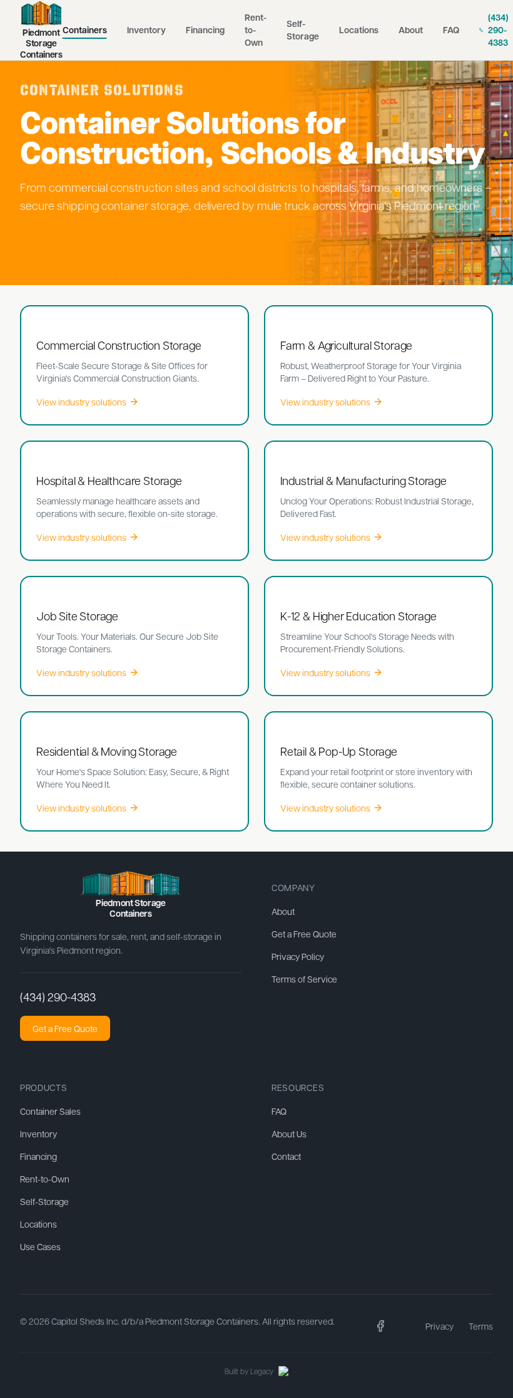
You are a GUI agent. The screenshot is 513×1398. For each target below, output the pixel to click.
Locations (358, 30)
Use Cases (40, 1246)
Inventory (146, 30)
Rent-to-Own (256, 29)
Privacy (439, 1326)
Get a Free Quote (65, 1028)
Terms (481, 1326)
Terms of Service (304, 978)
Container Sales (50, 1111)
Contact (286, 1156)
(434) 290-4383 (58, 996)
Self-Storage (303, 30)
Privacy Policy (298, 956)
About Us (289, 1133)
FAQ (451, 30)
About (411, 30)
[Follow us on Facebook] (380, 1326)
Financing (205, 30)
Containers (85, 30)
